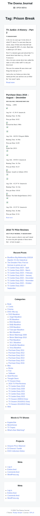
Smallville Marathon (17, 345)
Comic (10, 307)
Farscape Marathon (16, 330)
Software (11, 373)
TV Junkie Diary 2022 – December (20, 278)
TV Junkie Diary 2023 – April (18, 268)
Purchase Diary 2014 (16, 358)
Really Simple (17, 512)
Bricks (10, 368)
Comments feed (13, 472)
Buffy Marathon (15, 325)
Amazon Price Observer (16, 446)
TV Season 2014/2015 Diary (19, 404)
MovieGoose (12, 425)
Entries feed (11, 469)
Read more (10, 82)
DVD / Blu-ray (10, 101)
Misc (9, 366)
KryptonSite (11, 422)
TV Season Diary (11, 36)
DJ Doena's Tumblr (14, 448)
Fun (9, 371)
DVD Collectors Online (16, 451)
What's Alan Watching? (16, 430)
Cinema (10, 309)
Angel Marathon (15, 317)
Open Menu (21, 8)
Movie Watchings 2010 (18, 337)
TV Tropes (11, 427)
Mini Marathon (14, 332)
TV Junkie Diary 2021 (16, 391)
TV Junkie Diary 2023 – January (19, 275)
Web (9, 407)
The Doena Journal (20, 3)
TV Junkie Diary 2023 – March (18, 270)
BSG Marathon (15, 322)
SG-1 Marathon (15, 342)
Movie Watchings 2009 (18, 335)
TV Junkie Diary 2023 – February (19, 273)
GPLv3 (31, 512)
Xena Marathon (15, 348)
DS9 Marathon (14, 327)
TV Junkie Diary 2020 (16, 389)
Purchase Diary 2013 (16, 355)
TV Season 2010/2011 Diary (19, 401)
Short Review (12, 376)
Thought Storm (13, 378)
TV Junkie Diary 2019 (16, 386)
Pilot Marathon (14, 340)
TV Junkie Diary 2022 (16, 394)
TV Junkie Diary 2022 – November (20, 280)
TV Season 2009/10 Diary (18, 399)
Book (9, 304)
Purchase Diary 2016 (22, 101)
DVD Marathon (14, 314)
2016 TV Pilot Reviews (17, 230)
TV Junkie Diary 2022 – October (19, 283)
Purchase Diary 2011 (16, 350)
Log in (9, 467)
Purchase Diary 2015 (16, 360)
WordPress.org (13, 474)
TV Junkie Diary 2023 (16, 396)
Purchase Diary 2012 (16, 353)
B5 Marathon (14, 319)
